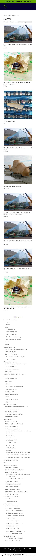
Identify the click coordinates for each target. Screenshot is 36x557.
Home (5, 15)
